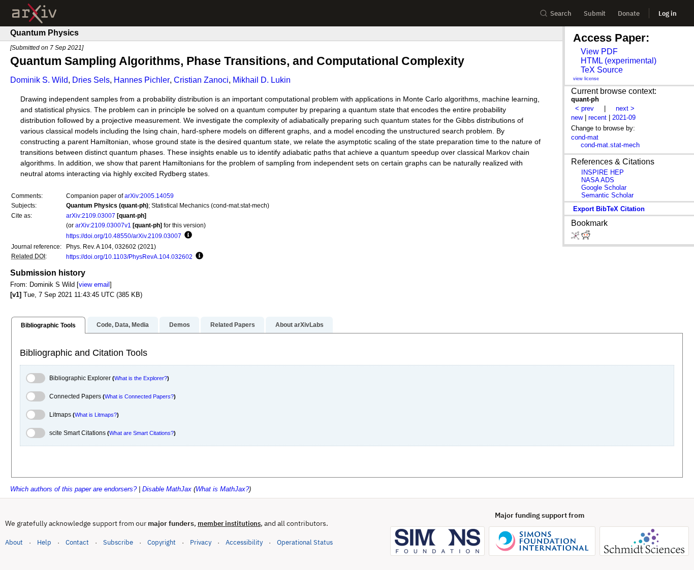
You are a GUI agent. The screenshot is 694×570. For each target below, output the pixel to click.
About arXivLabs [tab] (299, 324)
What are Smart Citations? (141, 433)
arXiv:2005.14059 (149, 195)
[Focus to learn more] (186, 235)
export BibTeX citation (609, 209)
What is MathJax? (222, 489)
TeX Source (602, 69)
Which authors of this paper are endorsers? (73, 489)
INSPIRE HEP (602, 172)
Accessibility (244, 542)
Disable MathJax (167, 489)
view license (586, 78)
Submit (595, 13)
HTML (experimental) (618, 60)
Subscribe (118, 542)
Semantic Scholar (607, 195)
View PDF (599, 51)
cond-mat (584, 137)
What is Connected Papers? (139, 396)
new (577, 117)
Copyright (161, 542)
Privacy (200, 542)
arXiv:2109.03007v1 (103, 225)
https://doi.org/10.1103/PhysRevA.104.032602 (129, 256)
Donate (629, 13)
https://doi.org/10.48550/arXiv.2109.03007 (123, 235)
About (14, 542)
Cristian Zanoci (201, 80)
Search (561, 13)
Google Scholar (603, 187)
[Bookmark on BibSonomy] (576, 237)
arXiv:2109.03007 (90, 215)
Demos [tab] (179, 324)
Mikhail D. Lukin (262, 80)
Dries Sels (91, 80)
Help (44, 542)
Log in (667, 13)
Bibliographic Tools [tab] (48, 325)
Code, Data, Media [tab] (123, 324)
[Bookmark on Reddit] (585, 237)
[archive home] (34, 13)
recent (597, 117)
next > (625, 108)
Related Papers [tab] (232, 324)
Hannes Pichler (142, 80)
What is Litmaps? (96, 415)
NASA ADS (597, 180)
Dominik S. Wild (39, 80)
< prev (584, 108)
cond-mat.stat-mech (610, 145)
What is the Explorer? (140, 378)
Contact (77, 542)
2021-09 (624, 117)
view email (94, 284)
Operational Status (305, 542)
